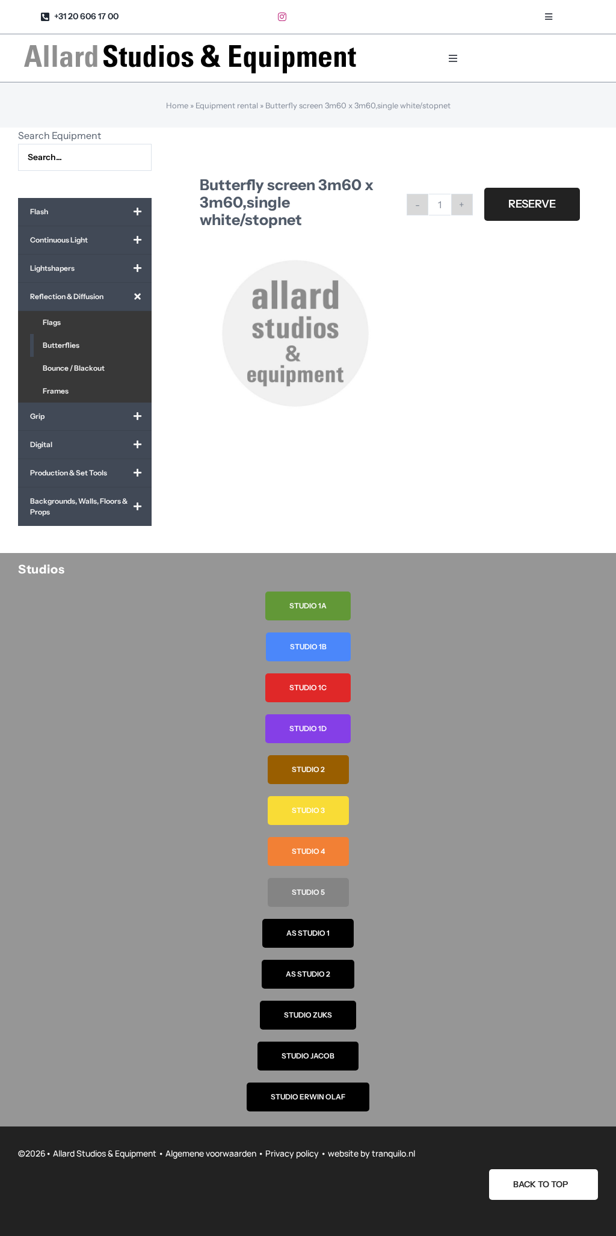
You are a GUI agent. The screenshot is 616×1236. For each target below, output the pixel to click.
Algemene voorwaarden (210, 1153)
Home (177, 105)
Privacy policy (292, 1153)
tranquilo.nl (393, 1153)
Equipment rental (227, 105)
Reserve (532, 204)
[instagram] (282, 17)
